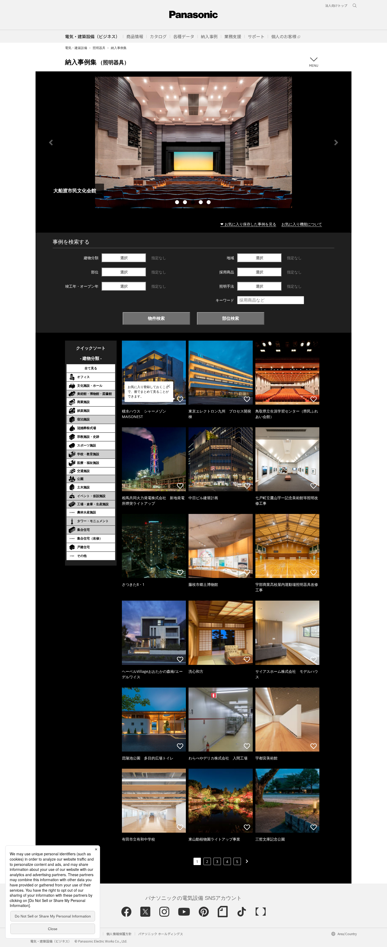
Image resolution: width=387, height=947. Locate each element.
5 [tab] (209, 202)
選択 (124, 257)
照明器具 (99, 48)
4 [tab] (201, 202)
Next (336, 142)
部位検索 (230, 318)
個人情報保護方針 (119, 933)
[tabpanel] (193, 142)
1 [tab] (177, 202)
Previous (51, 142)
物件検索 (156, 318)
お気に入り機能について (301, 224)
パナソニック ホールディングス (160, 933)
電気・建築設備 (76, 48)
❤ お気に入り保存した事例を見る (248, 224)
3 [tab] (193, 202)
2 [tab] (185, 202)
